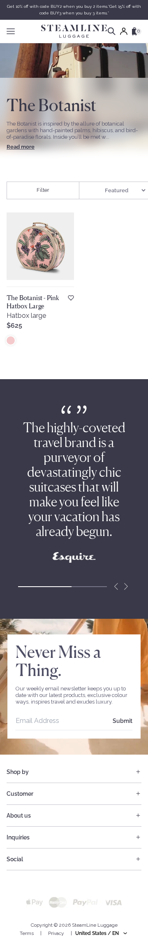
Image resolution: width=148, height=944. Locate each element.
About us (19, 815)
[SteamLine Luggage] (74, 31)
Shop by (18, 772)
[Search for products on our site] (112, 31)
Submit (122, 721)
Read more (21, 147)
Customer (20, 793)
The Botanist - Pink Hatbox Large (33, 302)
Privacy (56, 933)
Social (15, 859)
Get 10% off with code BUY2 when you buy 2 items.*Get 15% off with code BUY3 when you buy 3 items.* (74, 9)
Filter (43, 190)
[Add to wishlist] (71, 298)
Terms (27, 933)
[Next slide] (126, 586)
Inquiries (18, 837)
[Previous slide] (116, 586)
